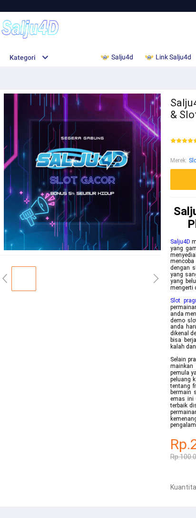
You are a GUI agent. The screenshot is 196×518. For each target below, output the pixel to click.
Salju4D (180, 241)
